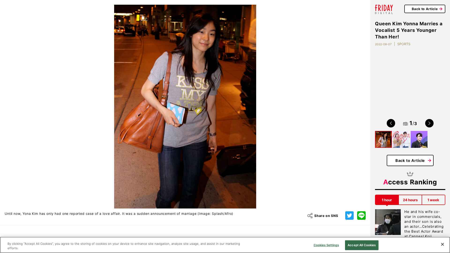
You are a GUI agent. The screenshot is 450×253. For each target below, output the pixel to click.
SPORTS (403, 44)
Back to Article (425, 9)
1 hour (387, 200)
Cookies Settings (326, 245)
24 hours (410, 200)
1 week (433, 200)
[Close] (442, 244)
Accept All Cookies (362, 245)
